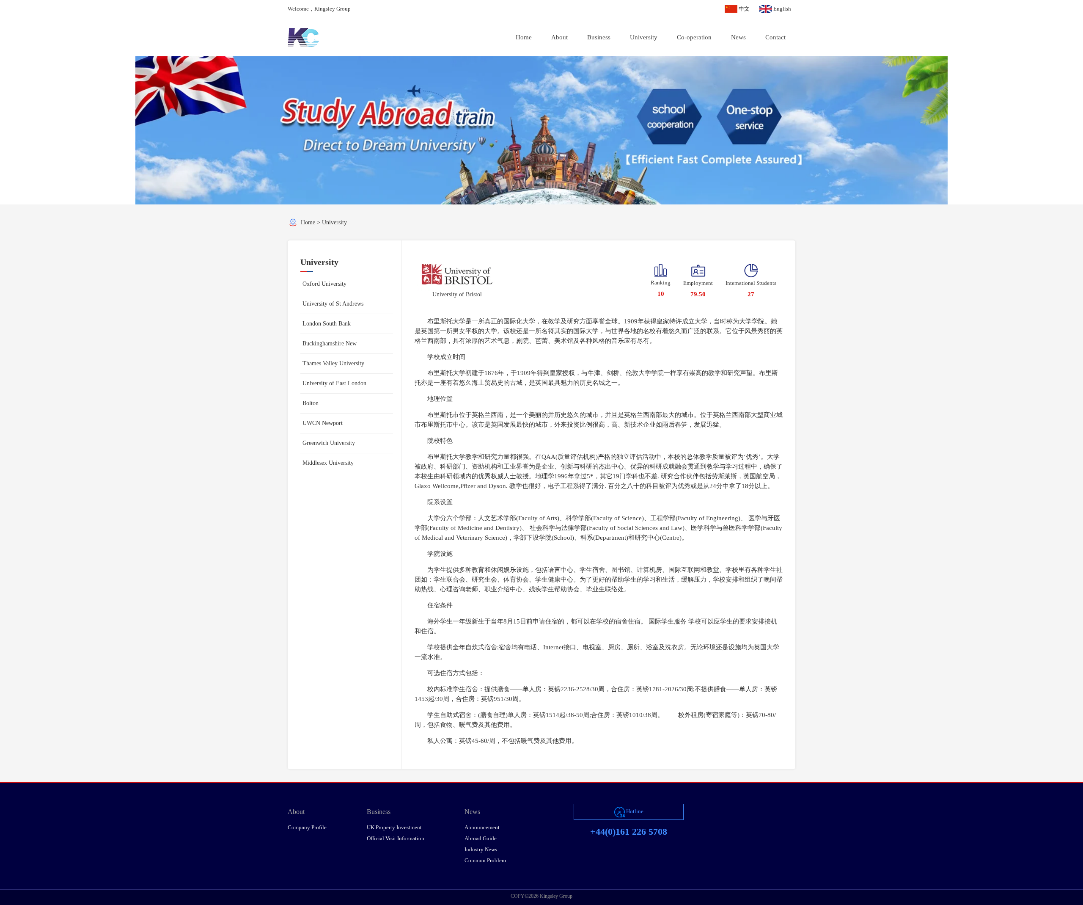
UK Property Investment (394, 827)
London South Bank (326, 323)
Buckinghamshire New (329, 343)
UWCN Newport (322, 423)
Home (308, 222)
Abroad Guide (481, 838)
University (334, 222)
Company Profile (307, 827)
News (472, 811)
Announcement (482, 827)
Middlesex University (328, 463)
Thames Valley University (333, 363)
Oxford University (324, 284)
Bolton (310, 403)
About (296, 811)
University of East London (334, 383)
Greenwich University (328, 443)
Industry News (481, 849)
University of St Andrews (332, 304)
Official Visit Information (395, 838)
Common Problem (485, 860)
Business (378, 811)
